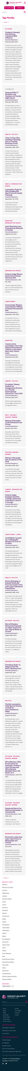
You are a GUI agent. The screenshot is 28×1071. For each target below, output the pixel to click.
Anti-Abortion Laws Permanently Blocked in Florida (14, 228)
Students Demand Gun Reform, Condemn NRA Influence (12, 35)
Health (8, 134)
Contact (17, 1015)
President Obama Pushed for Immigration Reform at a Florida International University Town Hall (13, 388)
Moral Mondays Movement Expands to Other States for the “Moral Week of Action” (13, 627)
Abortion (9, 221)
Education (5, 910)
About (4, 1008)
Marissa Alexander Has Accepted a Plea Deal (13, 459)
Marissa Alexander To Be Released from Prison (13, 422)
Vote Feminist (5, 1033)
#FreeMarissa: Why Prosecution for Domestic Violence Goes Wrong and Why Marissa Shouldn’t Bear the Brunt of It (13, 767)
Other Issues (6, 945)
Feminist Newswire (11, 40)
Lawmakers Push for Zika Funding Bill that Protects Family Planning (13, 192)
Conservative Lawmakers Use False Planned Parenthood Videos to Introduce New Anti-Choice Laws (14, 348)
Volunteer (17, 1013)
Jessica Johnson (10, 775)
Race (7, 415)
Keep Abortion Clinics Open (9, 1030)
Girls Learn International (8, 1048)
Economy (5, 907)
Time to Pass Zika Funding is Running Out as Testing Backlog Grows (12, 140)
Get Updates (18, 1010)
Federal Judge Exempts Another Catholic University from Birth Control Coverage (13, 498)
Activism (8, 29)
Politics (15, 134)
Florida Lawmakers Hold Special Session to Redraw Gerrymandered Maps (13, 707)
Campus (8, 381)
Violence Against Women (9, 976)
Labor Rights (10, 301)
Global (4, 919)
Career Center (6, 1017)
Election (4, 913)
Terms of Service (7, 1021)
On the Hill (5, 942)
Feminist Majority (6, 1040)
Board (4, 1010)
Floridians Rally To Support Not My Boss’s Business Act (13, 666)
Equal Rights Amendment (8, 1027)
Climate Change (6, 899)
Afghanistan (5, 893)
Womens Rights (6, 979)
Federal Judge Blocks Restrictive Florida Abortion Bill (13, 276)
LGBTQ (18, 534)
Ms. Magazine (6, 939)
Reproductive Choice (8, 959)
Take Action (5, 970)
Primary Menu (25, 3)
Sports (4, 968)
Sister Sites (5, 965)
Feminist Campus (6, 1045)
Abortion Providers (7, 887)
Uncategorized (6, 973)
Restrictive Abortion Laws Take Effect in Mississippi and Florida (13, 840)
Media (4, 936)
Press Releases (6, 953)
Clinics (4, 902)
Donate (19, 7)
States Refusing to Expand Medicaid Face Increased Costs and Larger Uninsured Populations (14, 584)
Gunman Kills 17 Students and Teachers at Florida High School (13, 95)
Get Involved (9, 7)
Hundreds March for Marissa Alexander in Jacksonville (13, 810)
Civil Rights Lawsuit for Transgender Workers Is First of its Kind (13, 540)
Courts (4, 904)
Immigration (5, 924)
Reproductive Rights (13, 223)
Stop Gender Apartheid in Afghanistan (11, 1051)
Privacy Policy (6, 1019)
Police (4, 947)
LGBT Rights (5, 930)
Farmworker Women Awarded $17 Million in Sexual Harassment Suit (14, 307)
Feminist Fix (5, 916)
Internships (6, 1015)
